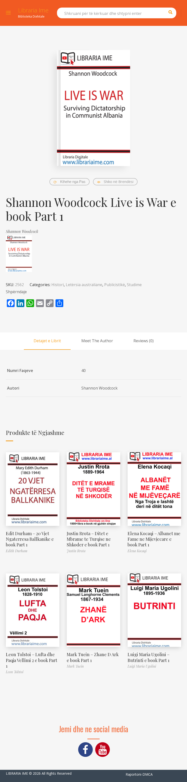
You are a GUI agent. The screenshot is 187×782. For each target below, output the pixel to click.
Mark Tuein (75, 666)
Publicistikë (114, 284)
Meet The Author (97, 340)
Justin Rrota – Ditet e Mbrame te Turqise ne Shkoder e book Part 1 (89, 539)
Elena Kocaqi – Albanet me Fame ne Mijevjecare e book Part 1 (154, 539)
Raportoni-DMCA (139, 774)
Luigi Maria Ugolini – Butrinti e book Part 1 (148, 657)
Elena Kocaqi (137, 551)
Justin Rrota (76, 551)
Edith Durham (16, 551)
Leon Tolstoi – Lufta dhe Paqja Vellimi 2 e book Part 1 (31, 660)
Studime (134, 284)
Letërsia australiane (84, 284)
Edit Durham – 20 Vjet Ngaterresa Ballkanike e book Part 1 (30, 539)
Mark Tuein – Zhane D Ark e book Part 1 (93, 657)
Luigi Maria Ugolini (142, 666)
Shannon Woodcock (22, 231)
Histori (57, 284)
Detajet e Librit (47, 340)
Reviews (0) (143, 340)
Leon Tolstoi (14, 672)
